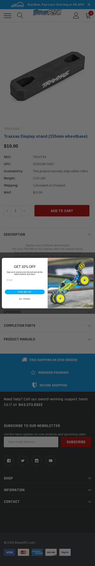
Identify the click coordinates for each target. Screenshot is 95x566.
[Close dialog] (90, 260)
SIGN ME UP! (24, 292)
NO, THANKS (24, 299)
